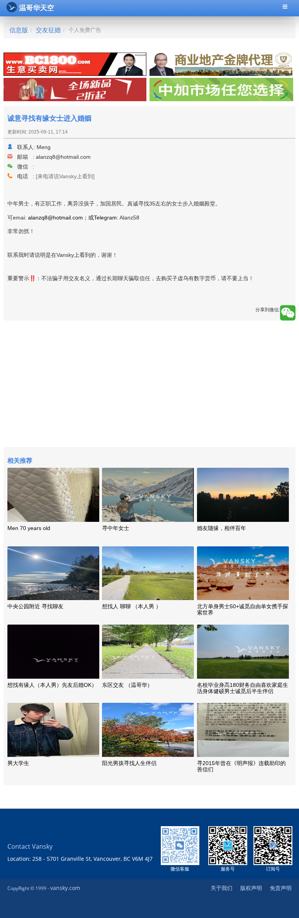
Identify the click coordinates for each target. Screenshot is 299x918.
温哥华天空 (36, 8)
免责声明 (281, 888)
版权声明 (251, 888)
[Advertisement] (149, 384)
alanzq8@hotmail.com (63, 157)
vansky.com (65, 888)
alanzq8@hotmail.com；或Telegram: (73, 217)
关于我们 (221, 888)
